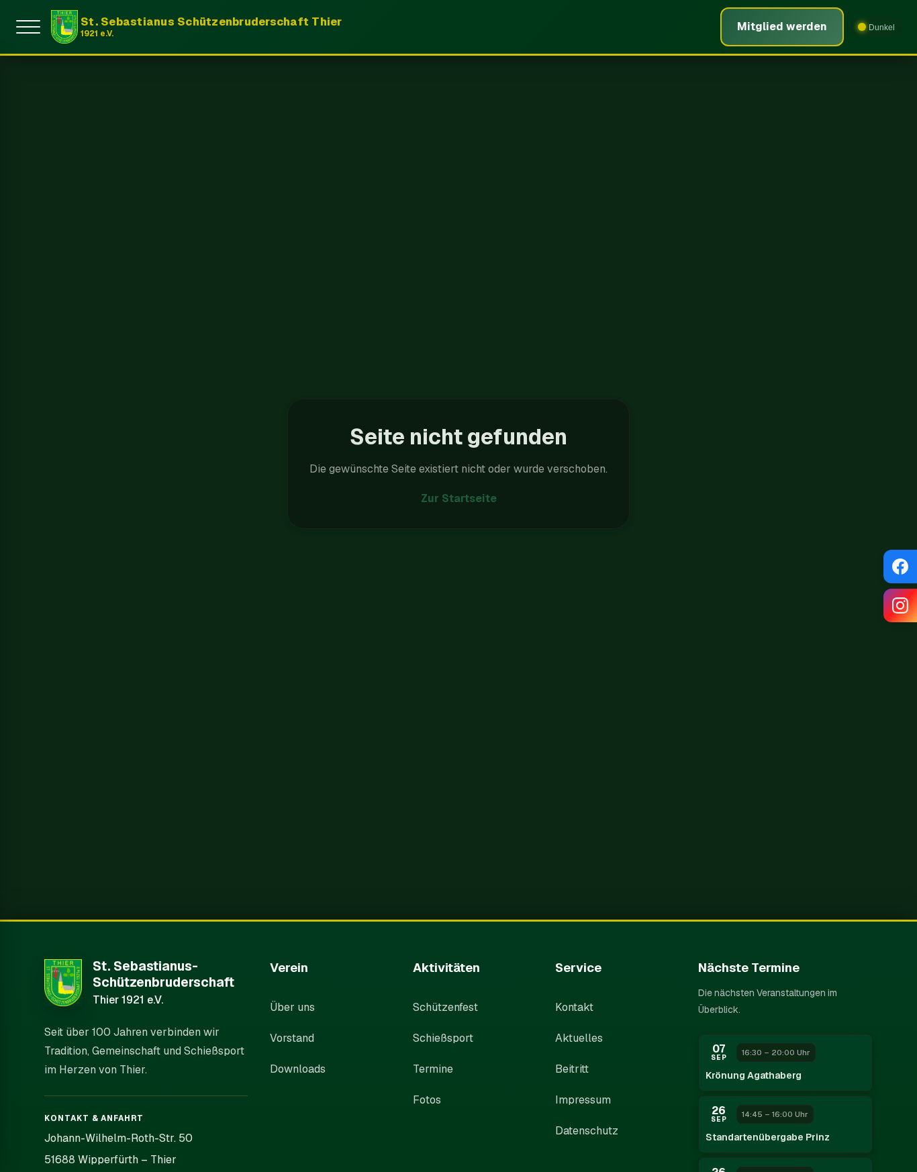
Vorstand (292, 1038)
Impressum (583, 1100)
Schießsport (443, 1038)
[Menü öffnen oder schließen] (31, 27)
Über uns (292, 1007)
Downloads (298, 1069)
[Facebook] (900, 566)
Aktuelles (579, 1038)
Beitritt (572, 1069)
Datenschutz (586, 1131)
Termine (433, 1069)
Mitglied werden (782, 26)
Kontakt (574, 1007)
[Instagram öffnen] (900, 605)
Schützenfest (445, 1007)
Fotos (427, 1100)
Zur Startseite (459, 498)
